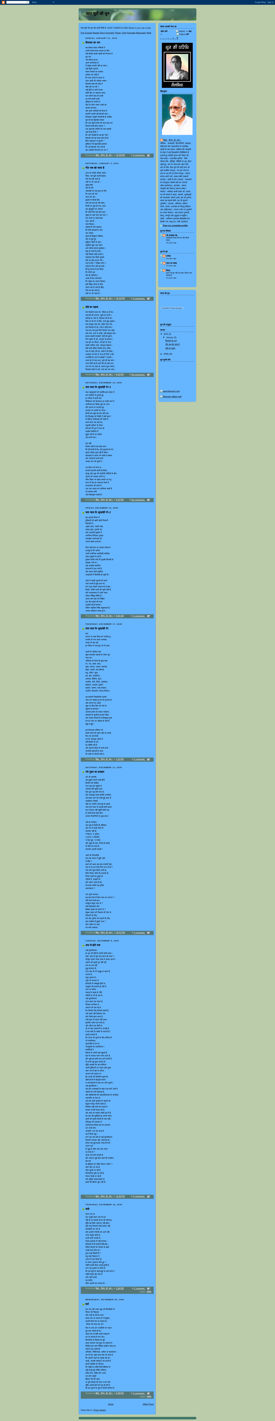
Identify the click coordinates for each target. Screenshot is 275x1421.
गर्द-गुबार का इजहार (94, 771)
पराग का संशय (171, 263)
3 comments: (139, 155)
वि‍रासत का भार (92, 42)
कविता (149, 1292)
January (170, 337)
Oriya (102, 33)
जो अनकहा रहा (171, 235)
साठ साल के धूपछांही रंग (96, 628)
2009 (166, 354)
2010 (166, 334)
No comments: (138, 375)
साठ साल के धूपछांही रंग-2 (98, 512)
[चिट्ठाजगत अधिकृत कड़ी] (170, 397)
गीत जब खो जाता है (94, 167)
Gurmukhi (109, 33)
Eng (82, 33)
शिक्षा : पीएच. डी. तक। (172, 140)
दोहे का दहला (91, 307)
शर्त (87, 1304)
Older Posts (148, 1404)
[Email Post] (148, 155)
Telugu (118, 33)
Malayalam (141, 33)
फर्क (87, 1208)
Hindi (149, 33)
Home (110, 1404)
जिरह (168, 270)
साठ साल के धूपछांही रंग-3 (98, 387)
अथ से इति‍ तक (92, 945)
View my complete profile (175, 226)
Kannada (131, 33)
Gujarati (88, 33)
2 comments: (139, 616)
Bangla (96, 33)
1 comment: (140, 759)
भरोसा (168, 256)
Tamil (124, 33)
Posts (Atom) (100, 1410)
